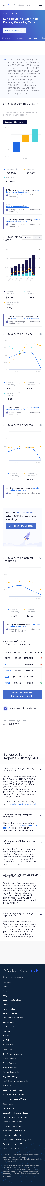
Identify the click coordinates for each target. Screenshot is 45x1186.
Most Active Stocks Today (14, 1131)
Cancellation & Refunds (13, 1018)
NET (7, 677)
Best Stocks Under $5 (12, 1144)
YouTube (7, 1040)
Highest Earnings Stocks (13, 1076)
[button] (22, 769)
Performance (9, 1022)
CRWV (8, 670)
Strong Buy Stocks (11, 1072)
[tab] (7, 38)
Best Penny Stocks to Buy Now (17, 1140)
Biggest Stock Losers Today (15, 1117)
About (5, 986)
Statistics (7, 1085)
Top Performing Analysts (13, 1054)
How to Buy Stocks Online (14, 1099)
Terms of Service (10, 1013)
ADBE (7, 683)
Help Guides (8, 1027)
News (5, 991)
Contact (6, 1031)
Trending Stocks (10, 1067)
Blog (5, 995)
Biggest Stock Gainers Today (15, 1113)
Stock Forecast (9, 1063)
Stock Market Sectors (12, 1090)
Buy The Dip (8, 1108)
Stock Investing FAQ (12, 1000)
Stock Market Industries (13, 1094)
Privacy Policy (9, 1009)
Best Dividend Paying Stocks (15, 1081)
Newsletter (8, 1045)
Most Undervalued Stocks (14, 1135)
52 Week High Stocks (12, 1122)
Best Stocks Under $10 (13, 1149)
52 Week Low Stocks (12, 1126)
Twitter (6, 1036)
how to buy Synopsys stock (23, 804)
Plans (5, 1004)
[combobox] (24, 5)
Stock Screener (9, 1059)
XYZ (7, 664)
